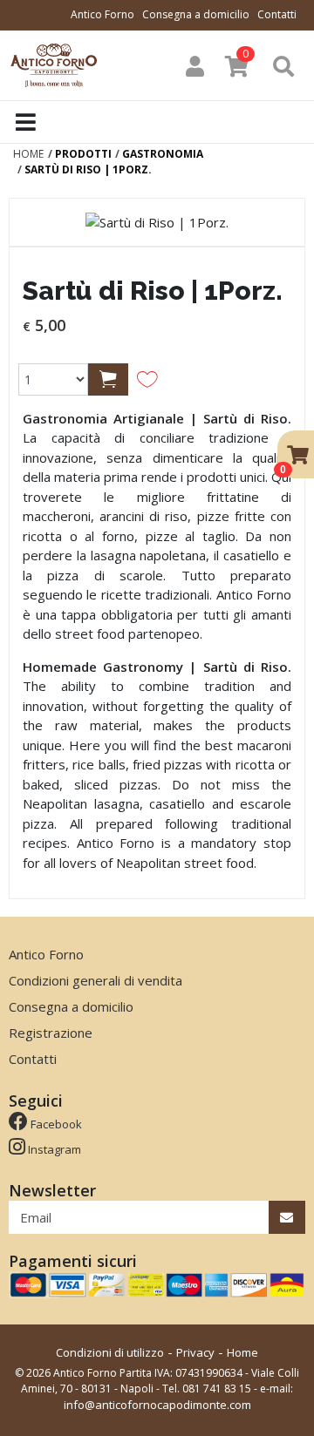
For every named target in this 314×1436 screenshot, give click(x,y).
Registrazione (50, 1032)
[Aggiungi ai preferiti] (147, 379)
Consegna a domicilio (195, 14)
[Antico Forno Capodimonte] (57, 63)
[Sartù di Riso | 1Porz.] (157, 222)
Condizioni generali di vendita (95, 980)
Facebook (55, 1124)
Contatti (277, 14)
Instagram (53, 1149)
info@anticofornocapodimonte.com (157, 1404)
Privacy (195, 1352)
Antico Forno (102, 14)
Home (242, 1352)
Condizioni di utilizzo (110, 1352)
